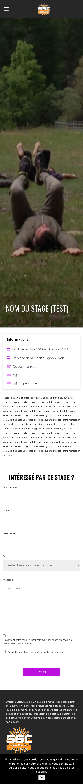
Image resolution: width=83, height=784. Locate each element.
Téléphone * (9, 533)
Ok (41, 777)
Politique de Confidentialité (17, 643)
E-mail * (7, 510)
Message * (9, 579)
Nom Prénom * (11, 487)
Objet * (6, 556)
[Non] (78, 769)
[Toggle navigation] (6, 9)
